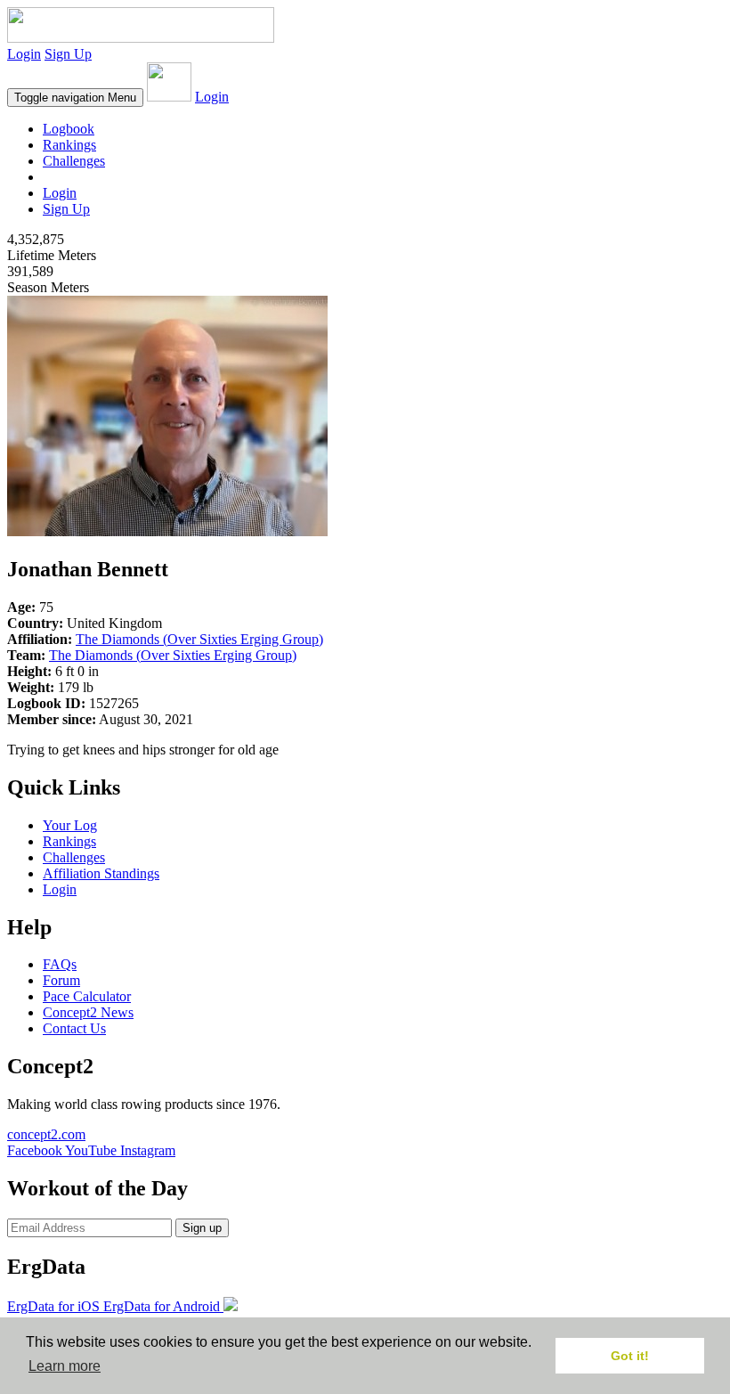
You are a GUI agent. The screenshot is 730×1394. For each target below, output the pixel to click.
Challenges (74, 160)
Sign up (202, 1228)
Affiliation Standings (101, 873)
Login (24, 53)
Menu (75, 97)
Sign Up (68, 53)
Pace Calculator (87, 996)
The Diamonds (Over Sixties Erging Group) (199, 639)
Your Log (70, 825)
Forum (61, 980)
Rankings (69, 144)
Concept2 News (88, 1012)
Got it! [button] (630, 1356)
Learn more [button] (64, 1366)
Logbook (68, 128)
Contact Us (74, 1028)
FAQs (60, 964)
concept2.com (46, 1134)
